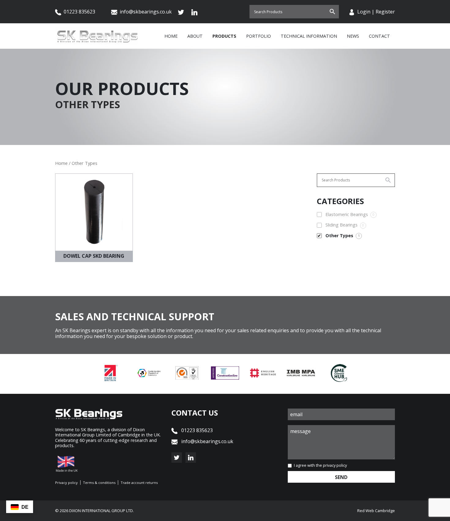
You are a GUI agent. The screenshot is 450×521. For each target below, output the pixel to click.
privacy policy (335, 465)
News (353, 36)
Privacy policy (66, 482)
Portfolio (258, 36)
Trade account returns (139, 482)
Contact (379, 36)
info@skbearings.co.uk (146, 11)
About (195, 36)
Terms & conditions (99, 482)
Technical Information (309, 36)
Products (224, 36)
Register (385, 11)
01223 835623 (78, 11)
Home (171, 36)
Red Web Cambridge (376, 510)
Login (363, 11)
